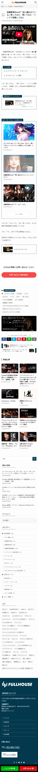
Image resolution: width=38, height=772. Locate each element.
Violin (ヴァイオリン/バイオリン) (12, 309)
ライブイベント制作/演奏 (13, 552)
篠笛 (30, 662)
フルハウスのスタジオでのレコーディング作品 (15, 306)
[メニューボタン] (2, 2)
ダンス (31, 619)
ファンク (23, 635)
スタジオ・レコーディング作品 (11, 312)
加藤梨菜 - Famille (8, 303)
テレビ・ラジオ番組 (8, 625)
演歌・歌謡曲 (6, 662)
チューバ (17, 622)
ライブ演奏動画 (19, 648)
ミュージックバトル (8, 645)
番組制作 (17, 662)
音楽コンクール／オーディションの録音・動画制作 (17, 668)
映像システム (15, 658)
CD (4, 609)
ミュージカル (19, 642)
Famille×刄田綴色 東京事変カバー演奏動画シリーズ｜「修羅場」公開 (18, 481)
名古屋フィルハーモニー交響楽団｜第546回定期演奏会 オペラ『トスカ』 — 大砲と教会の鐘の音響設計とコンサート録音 (18, 498)
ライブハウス (7, 648)
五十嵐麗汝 (6, 655)
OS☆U (31, 609)
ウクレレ (28, 616)
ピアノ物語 (8, 597)
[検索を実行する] (34, 459)
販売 (4, 665)
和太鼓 (31, 655)
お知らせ (8, 574)
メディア (8, 585)
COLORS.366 (14, 609)
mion (23, 609)
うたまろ (6, 616)
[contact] (24, 762)
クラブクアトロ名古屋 (20, 619)
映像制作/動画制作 (9, 290)
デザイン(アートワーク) (9, 629)
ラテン (16, 652)
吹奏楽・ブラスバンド (20, 655)
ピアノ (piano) (19, 299)
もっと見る (18, 214)
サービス (6, 718)
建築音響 (5, 658)
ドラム (26, 293)
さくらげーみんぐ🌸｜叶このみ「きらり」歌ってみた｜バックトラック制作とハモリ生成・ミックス (18, 473)
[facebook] (14, 762)
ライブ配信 (9, 537)
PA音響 (5, 612)
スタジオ (6, 726)
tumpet (14, 612)
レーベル (8, 556)
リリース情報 (10, 593)
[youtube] (19, 762)
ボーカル (5, 296)
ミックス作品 (7, 642)
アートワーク (10, 559)
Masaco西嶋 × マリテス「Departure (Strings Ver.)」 (18, 506)
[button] (4, 339)
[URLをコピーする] (34, 339)
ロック (24, 652)
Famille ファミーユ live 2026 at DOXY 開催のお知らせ (18, 489)
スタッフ (6, 730)
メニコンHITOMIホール (24, 645)
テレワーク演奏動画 (23, 625)
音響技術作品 (10, 544)
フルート (6, 639)
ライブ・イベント (11, 582)
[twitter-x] (17, 762)
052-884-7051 (13, 747)
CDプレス (9, 563)
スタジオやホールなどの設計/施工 (15, 570)
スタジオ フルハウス (20, 249)
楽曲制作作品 (10, 541)
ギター (18, 296)
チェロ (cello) (7, 622)
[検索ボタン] (35, 2)
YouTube (19, 293)
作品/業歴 (9, 533)
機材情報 (8, 589)
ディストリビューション (13, 567)
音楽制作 (6, 722)
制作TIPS (8, 578)
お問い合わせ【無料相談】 (19, 275)
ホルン (14, 639)
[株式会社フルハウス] (19, 2)
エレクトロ (6, 619)
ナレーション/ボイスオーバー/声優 (13, 632)
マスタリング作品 (9, 293)
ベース (12, 296)
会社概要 (6, 734)
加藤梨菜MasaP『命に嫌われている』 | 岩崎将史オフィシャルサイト (23, 103)
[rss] (21, 762)
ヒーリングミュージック (10, 635)
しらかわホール (17, 616)
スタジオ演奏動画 (7, 299)
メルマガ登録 (9, 768)
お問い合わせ (27, 768)
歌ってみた (26, 296)
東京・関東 (27, 658)
